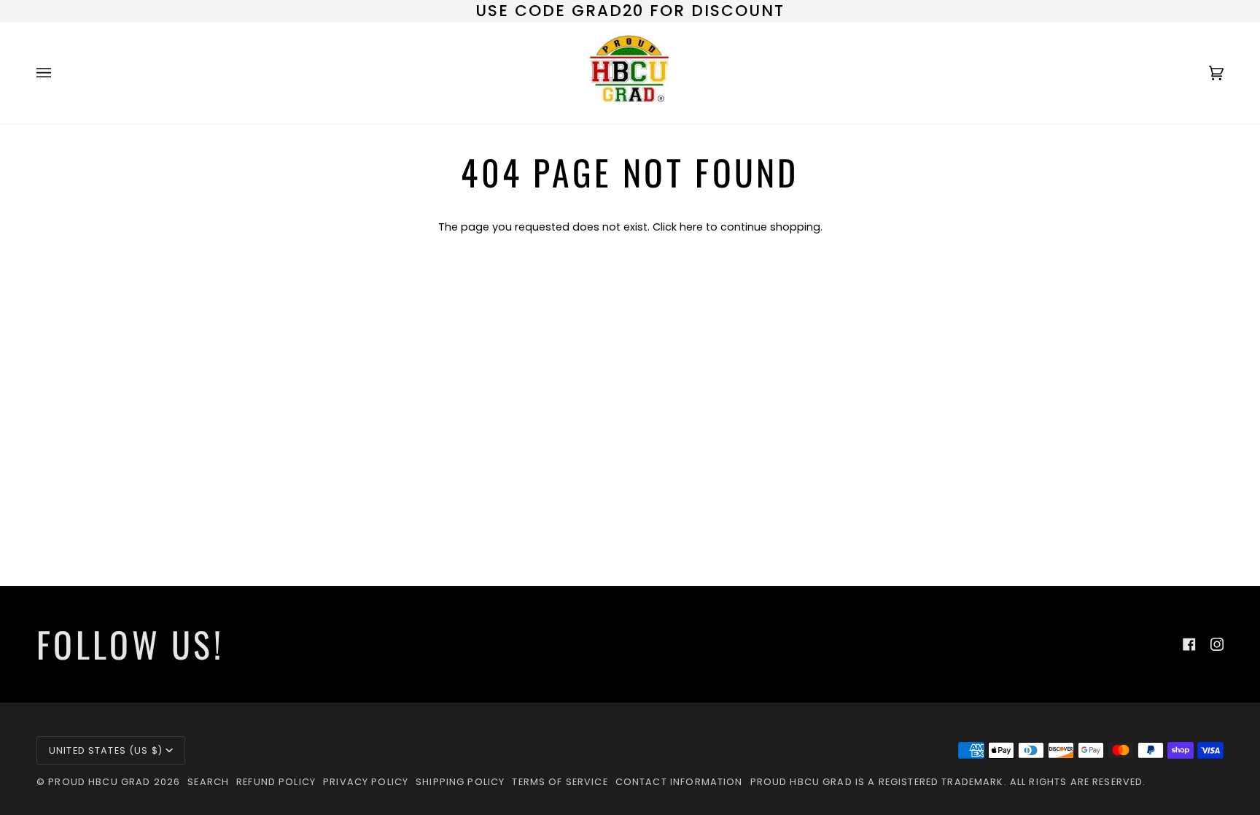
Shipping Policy (460, 782)
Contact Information (679, 782)
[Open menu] (58, 73)
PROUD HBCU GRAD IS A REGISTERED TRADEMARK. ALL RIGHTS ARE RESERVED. (948, 782)
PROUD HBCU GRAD (99, 782)
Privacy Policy (365, 782)
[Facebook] (1189, 644)
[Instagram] (1217, 644)
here (691, 227)
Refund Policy (276, 782)
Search (208, 782)
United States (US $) (106, 750)
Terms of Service (559, 782)
